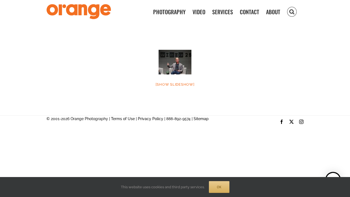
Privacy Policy (150, 119)
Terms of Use (123, 119)
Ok (219, 187)
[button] (292, 11)
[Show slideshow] (175, 84)
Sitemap (201, 119)
